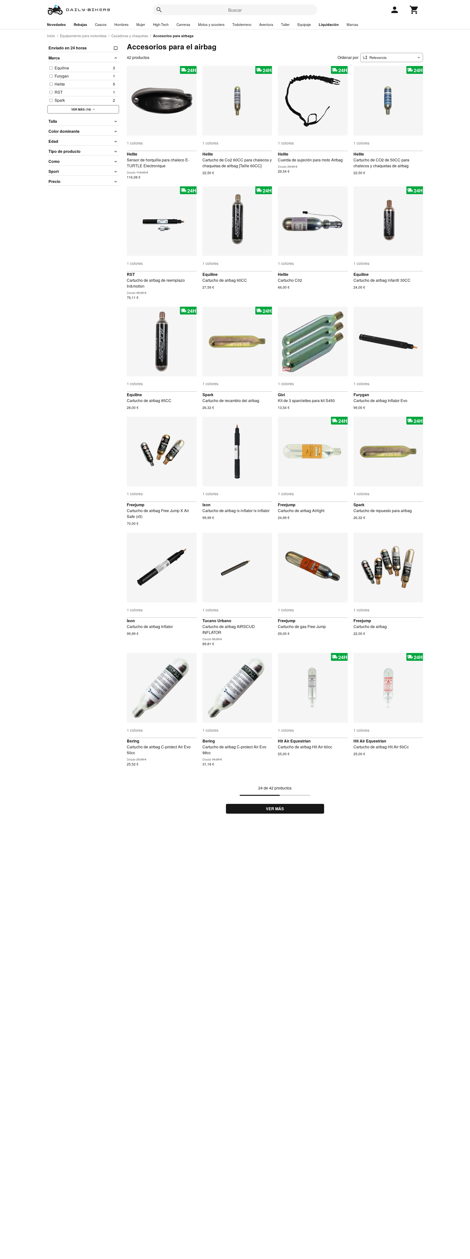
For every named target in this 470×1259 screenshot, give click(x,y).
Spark (207, 394)
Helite (132, 154)
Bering (133, 741)
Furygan (361, 394)
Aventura (266, 24)
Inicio (51, 35)
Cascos (100, 24)
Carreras (183, 24)
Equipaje (304, 24)
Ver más (275, 808)
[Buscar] (159, 9)
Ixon (206, 504)
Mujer (140, 24)
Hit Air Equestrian (294, 741)
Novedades (56, 24)
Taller (285, 24)
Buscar (235, 10)
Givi (281, 394)
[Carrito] (414, 10)
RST (131, 274)
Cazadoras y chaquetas (129, 35)
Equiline (210, 274)
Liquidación (329, 24)
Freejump (135, 504)
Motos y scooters (211, 24)
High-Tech (161, 24)
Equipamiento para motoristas (83, 35)
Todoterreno (241, 24)
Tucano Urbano (216, 620)
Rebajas (80, 24)
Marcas (352, 24)
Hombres (121, 24)
